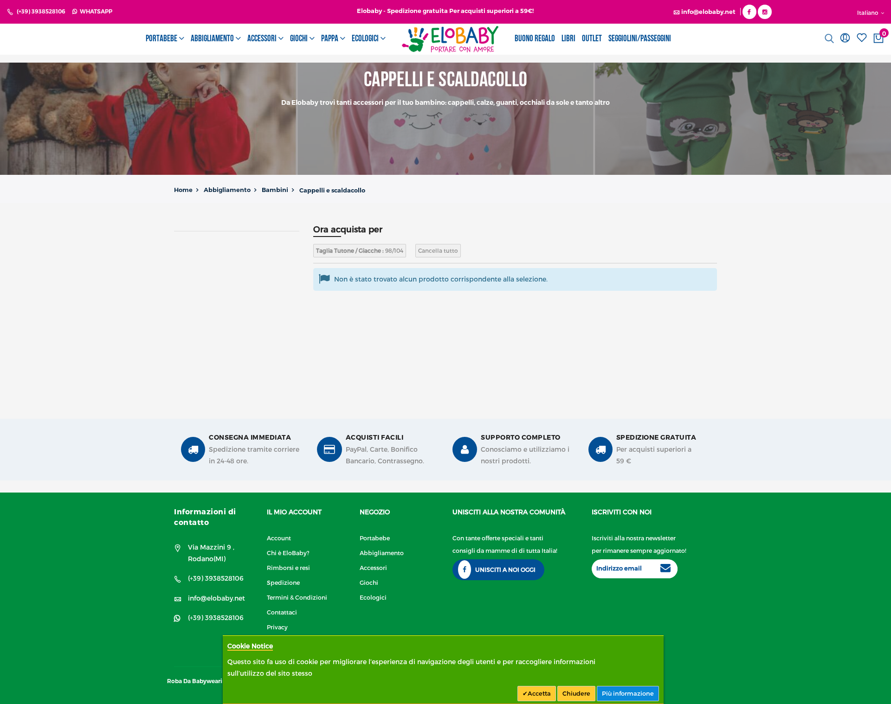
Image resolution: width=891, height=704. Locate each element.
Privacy (277, 626)
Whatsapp (94, 11)
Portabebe (375, 537)
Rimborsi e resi (288, 567)
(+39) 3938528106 (41, 11)
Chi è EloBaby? (288, 552)
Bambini (275, 189)
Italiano (868, 12)
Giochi (369, 582)
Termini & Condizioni (297, 597)
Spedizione (283, 582)
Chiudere (576, 693)
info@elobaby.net (216, 598)
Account (279, 537)
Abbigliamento (227, 189)
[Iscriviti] (665, 569)
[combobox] (830, 38)
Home (183, 189)
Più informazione (628, 693)
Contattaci (282, 611)
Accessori (373, 567)
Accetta (539, 693)
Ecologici (373, 597)
